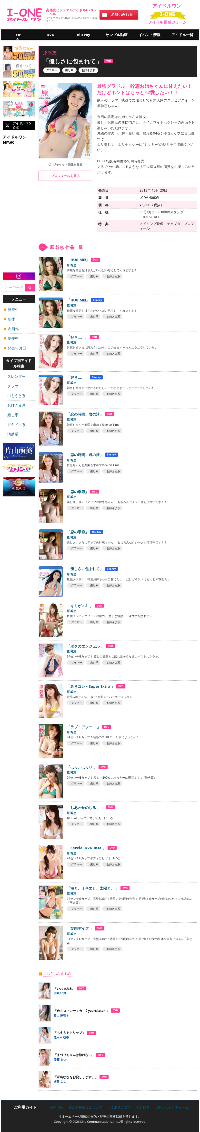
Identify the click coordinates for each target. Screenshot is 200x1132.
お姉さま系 (15, 405)
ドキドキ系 (15, 424)
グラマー (13, 386)
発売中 (11, 309)
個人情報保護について (85, 1107)
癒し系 (11, 414)
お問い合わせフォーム (172, 1107)
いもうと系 (15, 395)
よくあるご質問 (119, 1107)
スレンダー (15, 376)
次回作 (11, 328)
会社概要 (143, 1107)
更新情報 (56, 1107)
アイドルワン (24, 15)
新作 (9, 319)
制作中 (11, 338)
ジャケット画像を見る (67, 164)
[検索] (30, 288)
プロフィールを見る (65, 176)
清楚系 (11, 434)
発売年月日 (15, 348)
